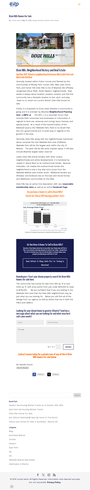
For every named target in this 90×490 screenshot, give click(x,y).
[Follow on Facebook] (34, 374)
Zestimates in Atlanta (18, 464)
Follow (40, 374)
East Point (13, 447)
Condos (12, 439)
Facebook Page (60, 187)
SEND (68, 347)
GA (10, 452)
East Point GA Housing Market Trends (26, 409)
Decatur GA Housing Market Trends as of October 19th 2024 (36, 405)
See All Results (22, 368)
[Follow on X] (49, 374)
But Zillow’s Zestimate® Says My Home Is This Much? (33, 417)
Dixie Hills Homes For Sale (20, 16)
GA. (10, 456)
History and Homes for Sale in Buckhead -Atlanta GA (33, 422)
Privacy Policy (54, 482)
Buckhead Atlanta (17, 435)
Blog (34, 20)
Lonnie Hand (16, 20)
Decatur (12, 443)
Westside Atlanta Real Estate (48, 20)
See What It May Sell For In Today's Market (45, 263)
